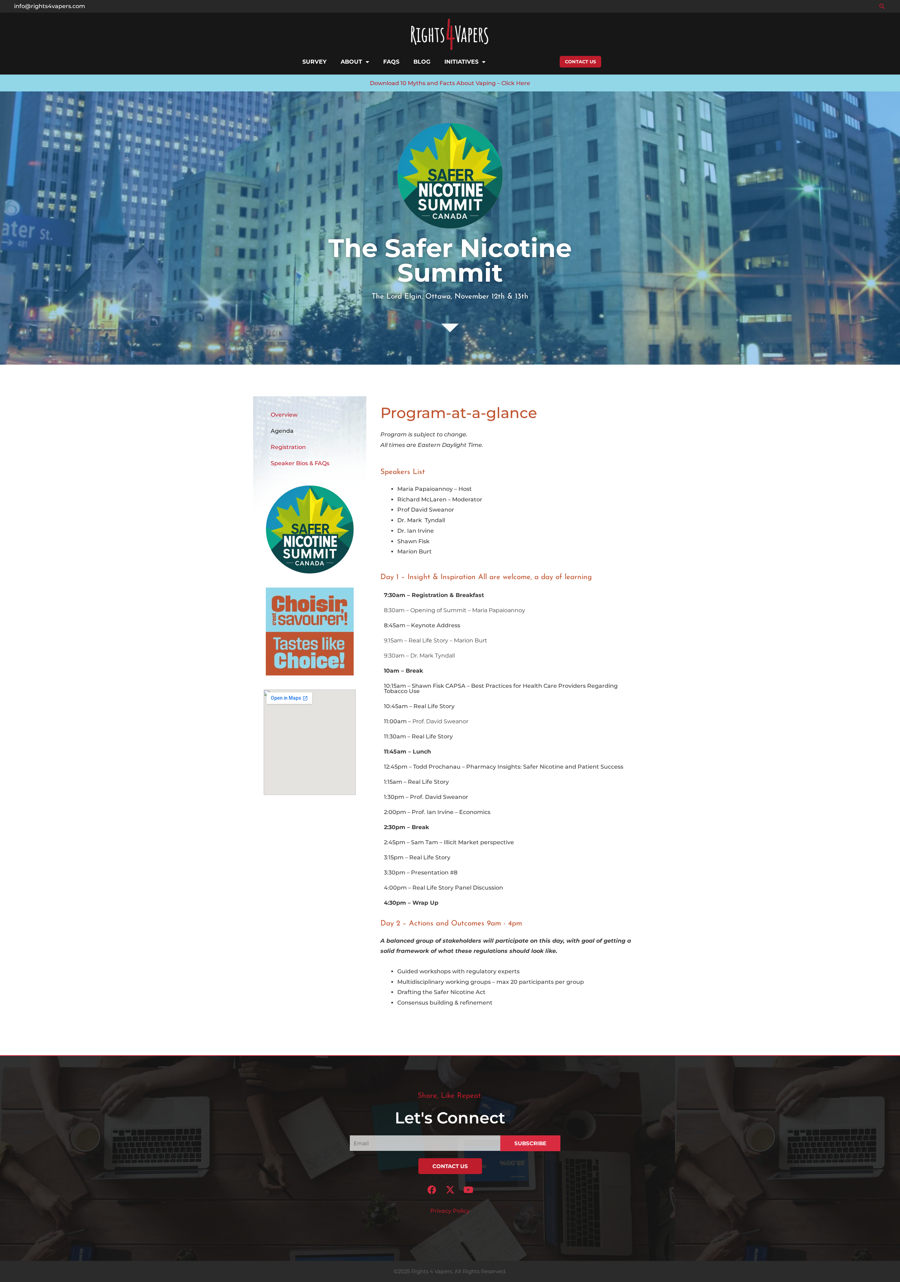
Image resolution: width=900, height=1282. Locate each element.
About (351, 61)
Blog (421, 61)
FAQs (391, 61)
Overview (284, 414)
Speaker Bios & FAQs (300, 463)
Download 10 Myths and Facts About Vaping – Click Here (450, 83)
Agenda (282, 431)
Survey (314, 61)
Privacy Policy (450, 1210)
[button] (882, 6)
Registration (288, 447)
